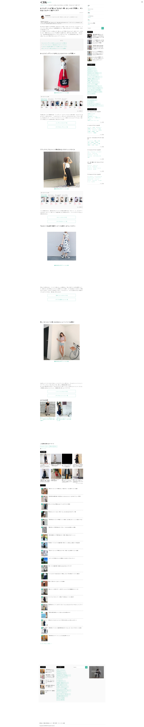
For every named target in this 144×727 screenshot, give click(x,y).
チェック (89, 166)
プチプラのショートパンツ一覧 (61, 395)
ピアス (93, 181)
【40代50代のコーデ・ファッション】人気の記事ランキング (59, 635)
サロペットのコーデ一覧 (62, 217)
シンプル (96, 154)
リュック (97, 179)
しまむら (89, 119)
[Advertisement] (61, 138)
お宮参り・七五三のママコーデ (93, 82)
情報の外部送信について (47, 723)
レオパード (90, 168)
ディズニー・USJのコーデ (92, 88)
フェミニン (94, 151)
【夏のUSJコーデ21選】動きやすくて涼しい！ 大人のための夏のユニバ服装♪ (62, 527)
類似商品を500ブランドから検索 (62, 92)
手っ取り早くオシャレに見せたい (94, 103)
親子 (97, 131)
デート (48, 446)
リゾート (89, 130)
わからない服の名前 (91, 93)
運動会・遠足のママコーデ (92, 80)
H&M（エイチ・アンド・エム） (93, 120)
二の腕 (99, 143)
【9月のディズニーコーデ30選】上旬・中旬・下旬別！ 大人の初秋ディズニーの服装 (63, 550)
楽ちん (55, 446)
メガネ (100, 180)
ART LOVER (55, 723)
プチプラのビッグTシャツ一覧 (62, 127)
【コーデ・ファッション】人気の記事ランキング (49, 681)
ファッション (43, 448)
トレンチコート (90, 176)
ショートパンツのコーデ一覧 (62, 391)
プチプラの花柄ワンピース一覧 (61, 299)
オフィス (89, 127)
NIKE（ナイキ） (90, 117)
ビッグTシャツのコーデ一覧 (61, 122)
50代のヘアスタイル (91, 67)
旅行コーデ (100, 88)
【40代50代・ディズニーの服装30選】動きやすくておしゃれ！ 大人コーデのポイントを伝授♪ (65, 627)
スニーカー (95, 180)
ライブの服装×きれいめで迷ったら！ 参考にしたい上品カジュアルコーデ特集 (98, 41)
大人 (89, 151)
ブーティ (89, 180)
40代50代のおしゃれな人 (92, 71)
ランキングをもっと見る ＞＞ (46, 643)
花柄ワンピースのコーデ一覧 (62, 295)
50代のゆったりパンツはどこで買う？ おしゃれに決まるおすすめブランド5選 (62, 511)
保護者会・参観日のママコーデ (93, 78)
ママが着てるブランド (98, 76)
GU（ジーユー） (91, 115)
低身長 (92, 142)
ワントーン (90, 165)
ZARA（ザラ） (98, 117)
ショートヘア (90, 140)
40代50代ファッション (92, 69)
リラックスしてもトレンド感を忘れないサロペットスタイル (54, 44)
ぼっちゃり (90, 143)
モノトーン (96, 165)
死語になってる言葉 (98, 91)
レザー (95, 169)
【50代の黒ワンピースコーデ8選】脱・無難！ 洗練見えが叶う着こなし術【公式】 (45, 480)
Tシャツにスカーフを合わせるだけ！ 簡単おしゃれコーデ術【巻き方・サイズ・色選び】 (64, 573)
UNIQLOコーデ (98, 73)
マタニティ (90, 132)
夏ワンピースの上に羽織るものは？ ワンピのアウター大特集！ (59, 504)
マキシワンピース (91, 177)
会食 (94, 127)
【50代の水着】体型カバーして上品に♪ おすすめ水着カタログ (59, 612)
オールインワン (90, 179)
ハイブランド (90, 76)
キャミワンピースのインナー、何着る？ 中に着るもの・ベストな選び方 (61, 596)
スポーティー (90, 154)
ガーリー (89, 153)
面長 (95, 140)
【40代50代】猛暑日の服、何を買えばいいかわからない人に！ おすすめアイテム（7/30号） (64, 496)
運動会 (95, 132)
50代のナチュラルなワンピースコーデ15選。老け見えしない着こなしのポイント (62, 620)
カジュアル (95, 153)
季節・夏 (51, 446)
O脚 (88, 142)
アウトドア (95, 130)
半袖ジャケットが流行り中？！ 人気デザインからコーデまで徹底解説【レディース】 (63, 589)
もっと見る (102, 122)
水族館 (89, 131)
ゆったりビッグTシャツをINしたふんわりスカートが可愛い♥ (54, 43)
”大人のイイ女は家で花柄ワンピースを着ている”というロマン (54, 46)
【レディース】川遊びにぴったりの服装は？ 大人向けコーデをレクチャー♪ (61, 558)
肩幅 (95, 143)
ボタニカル (95, 166)
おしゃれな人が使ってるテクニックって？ (95, 105)
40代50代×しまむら (91, 73)
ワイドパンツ (98, 177)
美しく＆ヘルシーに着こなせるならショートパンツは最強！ (54, 48)
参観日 (93, 131)
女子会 (100, 130)
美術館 (89, 128)
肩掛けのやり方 (90, 91)
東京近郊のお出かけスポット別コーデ (94, 86)
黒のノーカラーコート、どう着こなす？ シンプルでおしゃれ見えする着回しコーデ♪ (67, 480)
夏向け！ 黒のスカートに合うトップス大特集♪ (56, 581)
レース (99, 168)
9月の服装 (98, 89)
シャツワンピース (99, 176)
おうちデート (43, 446)
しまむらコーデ (64, 677)
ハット (89, 181)
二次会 (99, 128)
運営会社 (41, 723)
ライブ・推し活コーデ (92, 89)
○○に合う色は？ (90, 101)
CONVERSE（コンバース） (92, 116)
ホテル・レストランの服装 (92, 84)
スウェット (90, 169)
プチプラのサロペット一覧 (61, 221)
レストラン (94, 128)
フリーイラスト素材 (61, 723)
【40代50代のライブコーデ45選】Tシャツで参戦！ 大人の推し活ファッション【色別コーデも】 (65, 519)
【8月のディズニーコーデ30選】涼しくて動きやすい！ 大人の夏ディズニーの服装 (62, 488)
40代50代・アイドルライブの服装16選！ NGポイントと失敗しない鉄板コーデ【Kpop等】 (64, 542)
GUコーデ (58, 677)
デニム (95, 168)
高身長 (97, 142)
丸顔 (99, 140)
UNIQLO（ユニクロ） (91, 113)
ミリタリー (99, 151)
